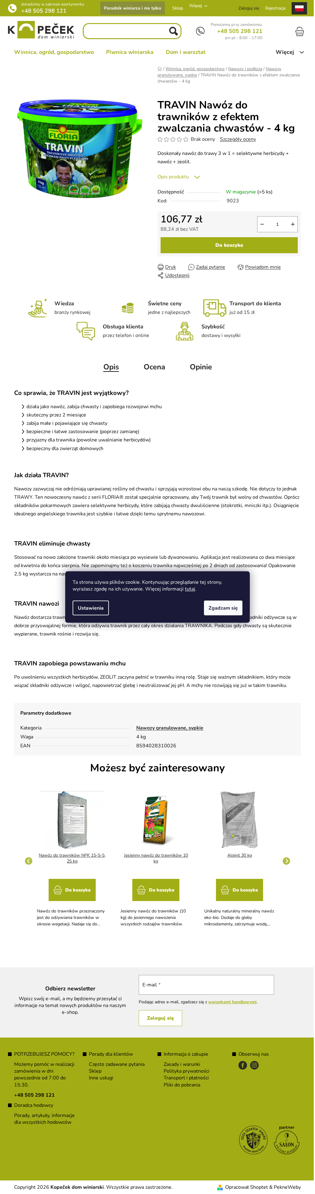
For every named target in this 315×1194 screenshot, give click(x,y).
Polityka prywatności (184, 1071)
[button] (70, 900)
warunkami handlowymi (229, 1002)
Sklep (175, 8)
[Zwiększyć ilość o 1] (290, 224)
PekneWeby (285, 1187)
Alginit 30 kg (237, 855)
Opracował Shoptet (244, 1187)
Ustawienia (89, 608)
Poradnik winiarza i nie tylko (130, 8)
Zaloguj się (157, 1018)
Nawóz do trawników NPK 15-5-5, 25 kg (70, 858)
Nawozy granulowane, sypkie (167, 728)
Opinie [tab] (198, 367)
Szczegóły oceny (236, 139)
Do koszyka (227, 245)
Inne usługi (99, 1077)
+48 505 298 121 (41, 10)
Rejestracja (273, 8)
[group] (70, 861)
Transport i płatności (184, 1077)
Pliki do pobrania (179, 1085)
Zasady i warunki (179, 1064)
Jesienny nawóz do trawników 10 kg (153, 858)
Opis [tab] (109, 367)
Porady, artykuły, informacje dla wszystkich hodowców (42, 1119)
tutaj (188, 589)
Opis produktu (171, 176)
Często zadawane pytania (114, 1064)
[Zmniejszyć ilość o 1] (260, 224)
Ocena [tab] (152, 367)
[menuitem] (52, 52)
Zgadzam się (221, 608)
